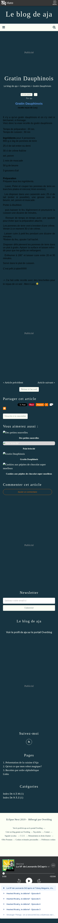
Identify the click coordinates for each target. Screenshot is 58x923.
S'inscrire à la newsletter (15, 416)
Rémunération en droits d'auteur (39, 836)
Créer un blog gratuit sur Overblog (18, 832)
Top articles (37, 832)
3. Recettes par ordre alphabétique (21, 770)
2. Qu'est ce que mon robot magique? (22, 766)
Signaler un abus (11, 836)
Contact (47, 832)
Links (6, 774)
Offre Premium (7, 840)
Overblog (47, 819)
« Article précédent (13, 382)
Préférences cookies (48, 840)
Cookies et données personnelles (26, 840)
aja (25, 632)
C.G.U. (22, 836)
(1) (13, 793)
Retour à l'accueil (29, 389)
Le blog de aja (29, 14)
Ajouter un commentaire (27, 492)
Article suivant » (46, 382)
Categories (25, 86)
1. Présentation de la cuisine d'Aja (21, 762)
